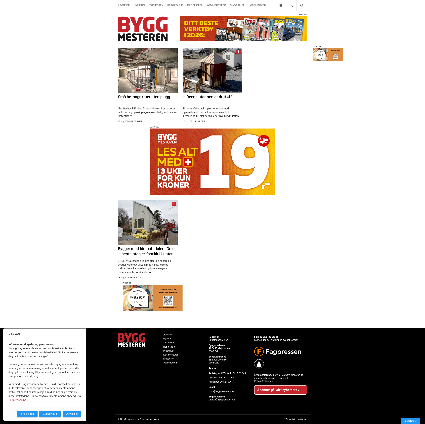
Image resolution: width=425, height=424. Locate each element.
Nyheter (139, 5)
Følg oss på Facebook (266, 337)
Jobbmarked (257, 5)
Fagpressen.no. (17, 400)
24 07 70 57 (230, 377)
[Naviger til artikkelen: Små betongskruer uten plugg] (148, 70)
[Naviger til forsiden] (143, 29)
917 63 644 (226, 373)
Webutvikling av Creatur (296, 419)
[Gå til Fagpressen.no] (279, 351)
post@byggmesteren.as (221, 391)
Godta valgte (50, 413)
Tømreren (156, 5)
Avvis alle (72, 413)
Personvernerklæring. (149, 419)
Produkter (195, 5)
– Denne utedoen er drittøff (207, 97)
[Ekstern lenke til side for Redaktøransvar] (279, 363)
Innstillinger (411, 421)
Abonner (124, 5)
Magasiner (237, 5)
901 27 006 (226, 381)
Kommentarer (216, 5)
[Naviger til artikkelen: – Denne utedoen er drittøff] (212, 70)
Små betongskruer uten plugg (144, 97)
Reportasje (175, 5)
